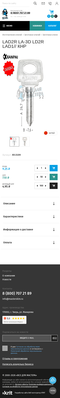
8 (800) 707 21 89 (20, 12)
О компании (8, 275)
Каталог (52, 26)
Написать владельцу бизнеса (17, 364)
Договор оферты (21, 384)
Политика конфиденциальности (41, 384)
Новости (6, 279)
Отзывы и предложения (15, 359)
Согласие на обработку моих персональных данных (25, 348)
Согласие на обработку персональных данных (20, 387)
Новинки (37, 26)
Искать (34, 3)
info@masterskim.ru (43, 3)
